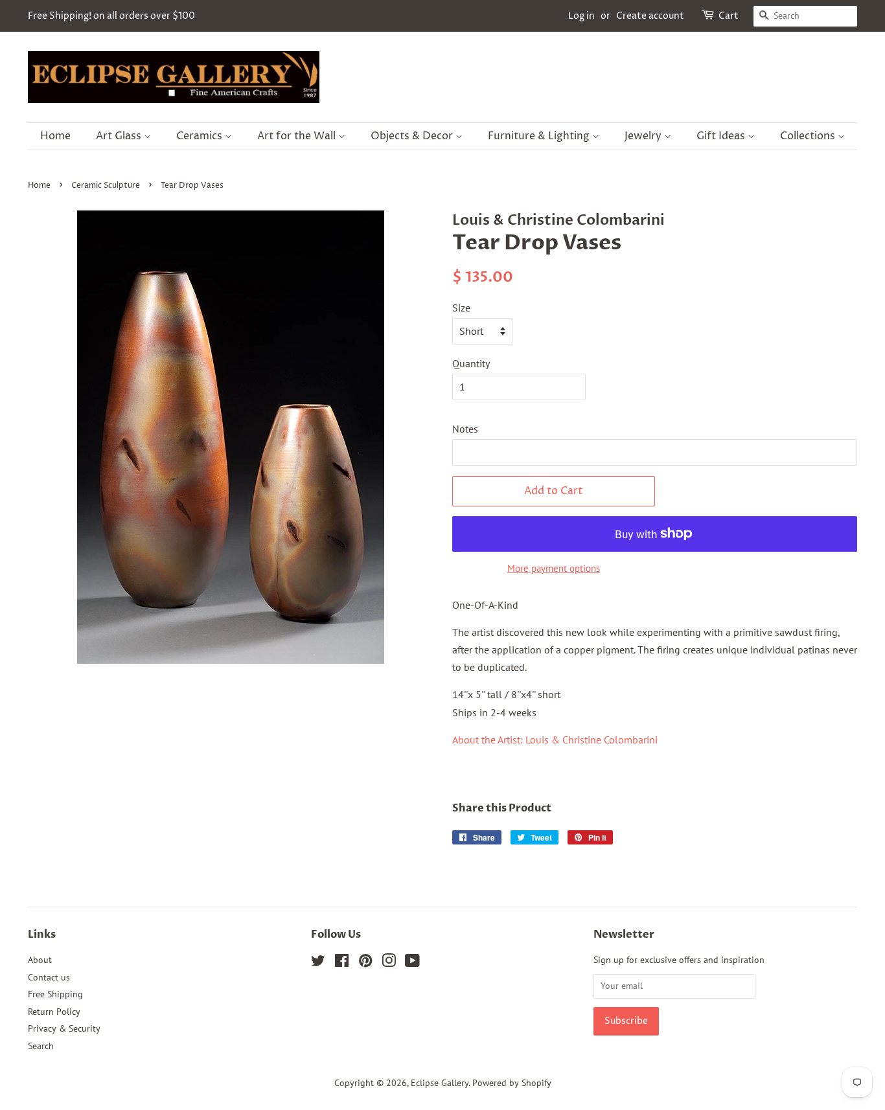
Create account (650, 16)
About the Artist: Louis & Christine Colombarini (556, 739)
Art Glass (120, 136)
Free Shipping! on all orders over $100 (111, 16)
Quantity (471, 363)
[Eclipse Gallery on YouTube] (412, 963)
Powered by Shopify (511, 1083)
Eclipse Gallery (439, 1083)
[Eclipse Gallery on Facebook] (341, 963)
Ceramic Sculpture (105, 185)
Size (461, 307)
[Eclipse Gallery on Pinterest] (365, 963)
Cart (728, 16)
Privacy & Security (64, 1028)
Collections (809, 136)
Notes (465, 428)
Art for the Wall (297, 136)
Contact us (49, 977)
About (40, 960)
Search (41, 1046)
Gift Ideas (722, 136)
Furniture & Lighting (540, 136)
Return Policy (54, 1011)
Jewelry (644, 136)
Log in (581, 16)
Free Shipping (55, 994)
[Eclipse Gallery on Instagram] (389, 963)
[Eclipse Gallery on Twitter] (318, 963)
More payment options (553, 568)
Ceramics (200, 136)
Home (55, 136)
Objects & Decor (413, 136)
